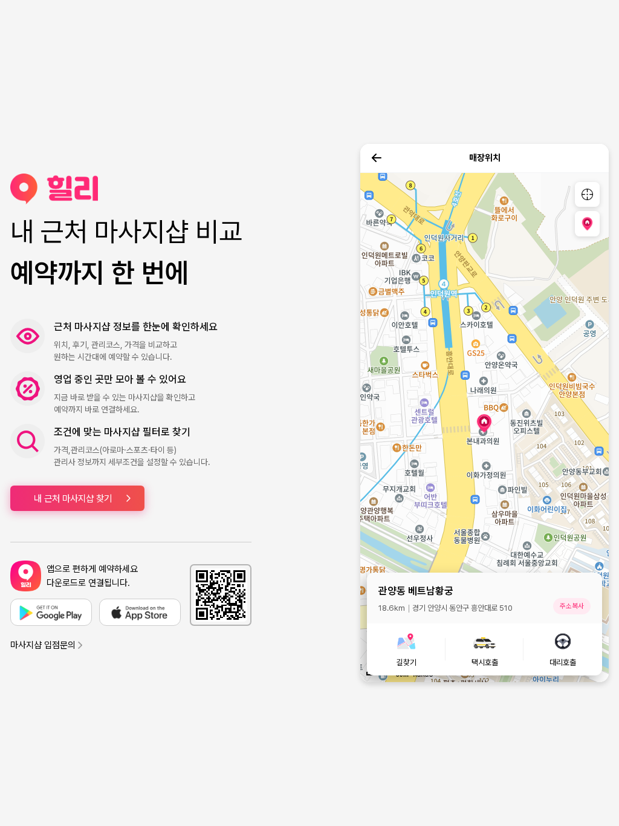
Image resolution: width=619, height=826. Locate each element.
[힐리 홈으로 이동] (130, 189)
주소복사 (572, 606)
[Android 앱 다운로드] (51, 612)
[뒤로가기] (376, 158)
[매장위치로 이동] (587, 223)
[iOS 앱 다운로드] (140, 612)
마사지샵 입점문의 (43, 645)
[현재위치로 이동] (587, 194)
